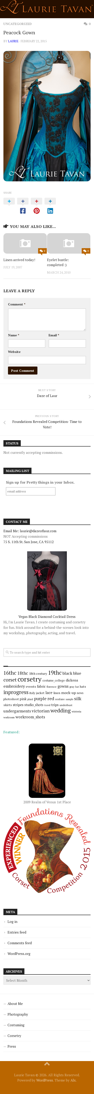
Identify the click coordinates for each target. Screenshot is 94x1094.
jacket (40, 693)
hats (83, 686)
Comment (16, 304)
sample (69, 699)
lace (48, 692)
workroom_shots (30, 716)
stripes (18, 704)
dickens (72, 680)
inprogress (16, 692)
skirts (7, 705)
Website (14, 352)
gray (71, 686)
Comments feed (20, 943)
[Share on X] (9, 206)
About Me (15, 1003)
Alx (73, 1080)
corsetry (30, 679)
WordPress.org (19, 953)
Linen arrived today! (19, 259)
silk (77, 698)
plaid (30, 699)
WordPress (44, 1080)
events (31, 686)
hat (77, 686)
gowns (62, 686)
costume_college (53, 680)
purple (40, 698)
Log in (12, 921)
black (67, 673)
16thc (9, 672)
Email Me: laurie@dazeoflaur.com (29, 531)
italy (32, 693)
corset (10, 679)
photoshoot (11, 699)
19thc (55, 672)
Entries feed (17, 932)
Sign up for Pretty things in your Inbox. (40, 482)
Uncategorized (17, 24)
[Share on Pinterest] (36, 206)
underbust (66, 705)
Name (13, 335)
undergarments (17, 711)
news (80, 693)
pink (23, 699)
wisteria (76, 711)
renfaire (60, 699)
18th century (38, 673)
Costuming (16, 1025)
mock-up (68, 692)
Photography (18, 1014)
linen (56, 693)
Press (12, 1046)
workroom (9, 717)
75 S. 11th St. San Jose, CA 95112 (28, 542)
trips (55, 704)
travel (47, 705)
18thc (22, 673)
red (50, 698)
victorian (41, 711)
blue (77, 673)
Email (54, 335)
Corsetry (14, 1035)
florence (52, 686)
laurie (13, 41)
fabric (41, 686)
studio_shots (33, 705)
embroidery (14, 686)
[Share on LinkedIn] (50, 206)
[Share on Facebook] (23, 206)
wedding (60, 710)
